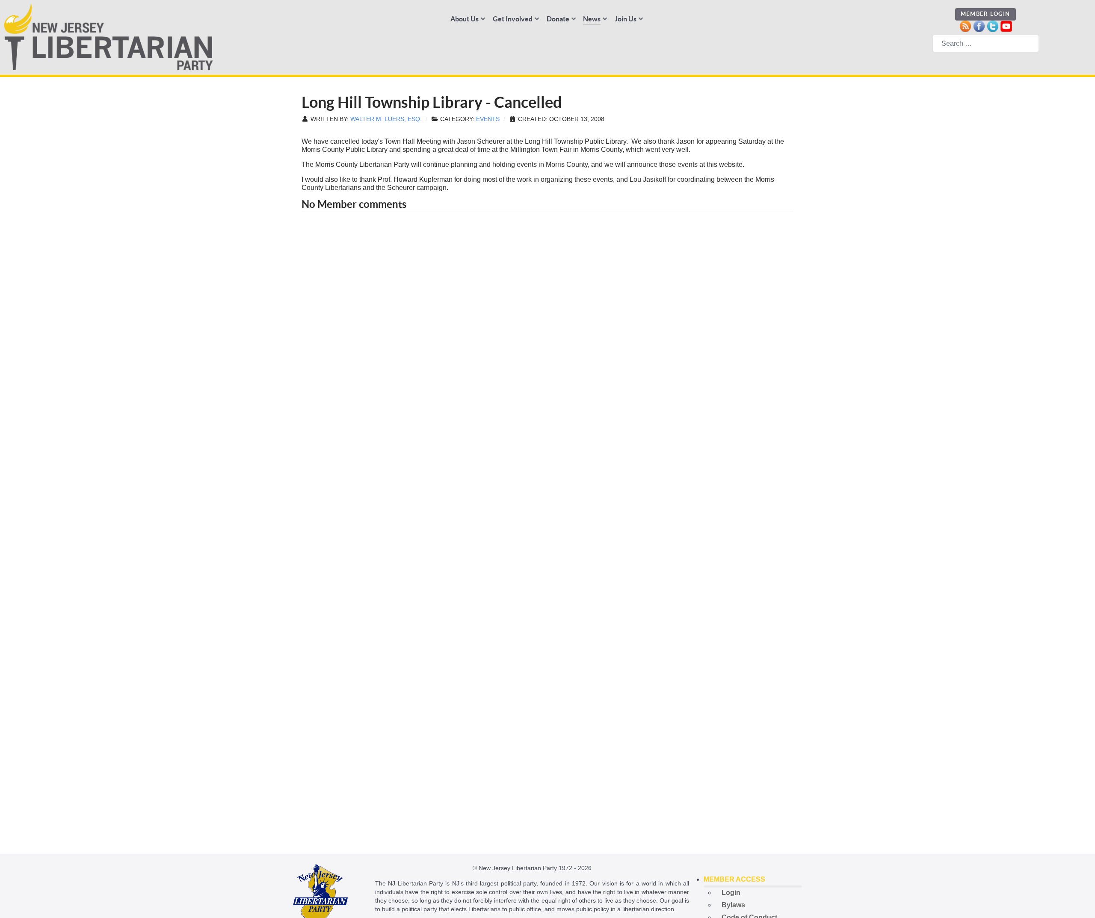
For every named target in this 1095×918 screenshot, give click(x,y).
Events (488, 119)
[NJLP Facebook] (979, 25)
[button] (753, 879)
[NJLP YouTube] (1006, 25)
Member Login (985, 14)
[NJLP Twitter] (992, 25)
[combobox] (985, 43)
